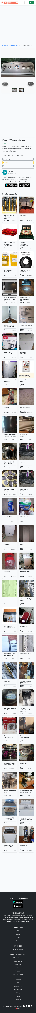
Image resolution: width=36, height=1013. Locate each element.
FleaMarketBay (18, 1006)
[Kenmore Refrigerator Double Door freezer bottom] (9, 424)
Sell (18, 931)
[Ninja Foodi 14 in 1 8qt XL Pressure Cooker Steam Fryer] (9, 451)
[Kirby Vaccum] (26, 834)
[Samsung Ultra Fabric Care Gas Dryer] (9, 807)
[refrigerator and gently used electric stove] (9, 643)
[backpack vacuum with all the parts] (9, 369)
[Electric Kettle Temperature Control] (9, 341)
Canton (13, 156)
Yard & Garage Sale (18, 974)
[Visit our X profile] (26, 1006)
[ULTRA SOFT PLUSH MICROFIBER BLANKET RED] (9, 232)
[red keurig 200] (26, 615)
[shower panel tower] (26, 643)
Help (18, 983)
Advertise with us (18, 949)
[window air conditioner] (26, 314)
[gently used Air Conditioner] (26, 478)
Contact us (18, 999)
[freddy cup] (9, 396)
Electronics (18, 964)
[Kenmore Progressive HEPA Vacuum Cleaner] (26, 670)
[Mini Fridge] (26, 205)
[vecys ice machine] (9, 588)
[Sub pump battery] (26, 506)
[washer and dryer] (26, 561)
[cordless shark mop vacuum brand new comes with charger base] (9, 314)
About (18, 934)
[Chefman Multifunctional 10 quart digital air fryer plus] (26, 697)
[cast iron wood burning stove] (9, 780)
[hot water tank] (9, 506)
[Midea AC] (26, 451)
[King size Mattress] (26, 396)
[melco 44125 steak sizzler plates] (9, 478)
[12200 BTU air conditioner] (26, 424)
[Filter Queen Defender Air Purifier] (9, 697)
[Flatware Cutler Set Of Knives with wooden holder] (9, 205)
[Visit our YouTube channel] (23, 1006)
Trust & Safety (18, 989)
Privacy (18, 993)
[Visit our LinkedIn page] (31, 1006)
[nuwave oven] (26, 752)
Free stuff (18, 971)
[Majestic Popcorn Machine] (26, 369)
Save (6, 166)
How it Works (18, 986)
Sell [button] (32, 2)
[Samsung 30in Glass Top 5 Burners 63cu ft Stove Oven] (9, 752)
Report (6, 162)
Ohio (10, 156)
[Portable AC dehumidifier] (26, 341)
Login (18, 937)
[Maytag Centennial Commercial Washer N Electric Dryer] (26, 807)
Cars (18, 968)
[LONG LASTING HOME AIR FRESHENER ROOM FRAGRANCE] (9, 259)
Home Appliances (12, 45)
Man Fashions (18, 961)
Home (4, 45)
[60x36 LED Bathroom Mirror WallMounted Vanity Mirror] (9, 287)
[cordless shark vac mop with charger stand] (26, 287)
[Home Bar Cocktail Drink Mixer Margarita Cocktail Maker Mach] (26, 259)
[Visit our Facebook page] (29, 1006)
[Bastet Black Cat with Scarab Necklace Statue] (26, 780)
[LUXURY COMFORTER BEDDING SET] (26, 232)
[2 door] (26, 533)
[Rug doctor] (9, 561)
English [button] (19, 1008)
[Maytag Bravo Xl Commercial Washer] (9, 834)
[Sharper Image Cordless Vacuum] (26, 725)
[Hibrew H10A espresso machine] (9, 725)
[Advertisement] (18, 25)
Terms (18, 996)
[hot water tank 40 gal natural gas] (26, 588)
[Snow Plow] (9, 670)
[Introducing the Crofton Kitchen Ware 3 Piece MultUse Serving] (9, 615)
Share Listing (8, 159)
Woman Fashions (18, 958)
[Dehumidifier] (9, 533)
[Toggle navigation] (22, 2)
